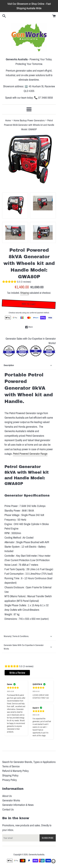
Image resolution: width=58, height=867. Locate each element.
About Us (7, 796)
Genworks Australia (36, 854)
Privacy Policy (9, 780)
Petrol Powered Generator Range (30, 454)
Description (9, 365)
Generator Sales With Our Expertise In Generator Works (24, 647)
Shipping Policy (10, 775)
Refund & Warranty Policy (15, 771)
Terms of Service (11, 766)
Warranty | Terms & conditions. (16, 636)
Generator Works (11, 800)
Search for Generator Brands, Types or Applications (29, 762)
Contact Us (8, 809)
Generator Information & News (18, 805)
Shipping (24, 293)
